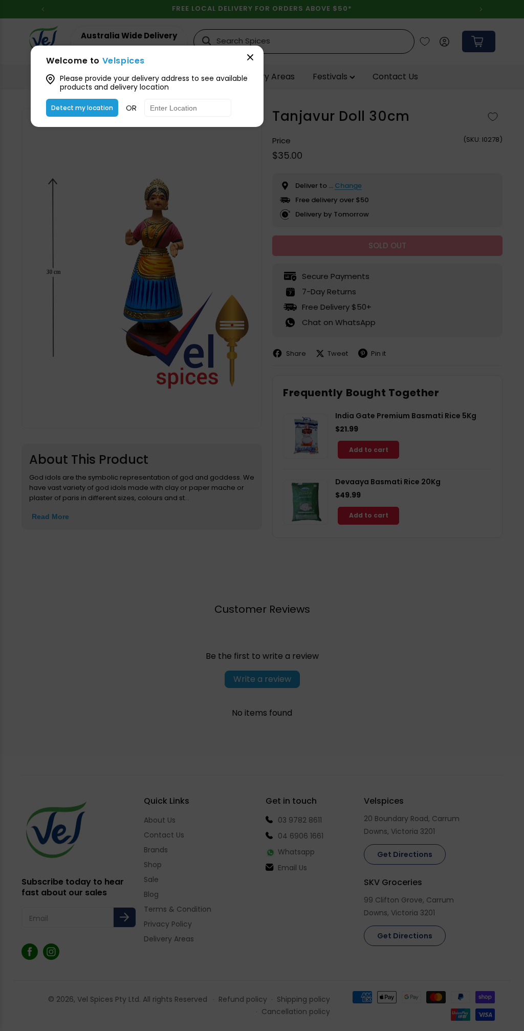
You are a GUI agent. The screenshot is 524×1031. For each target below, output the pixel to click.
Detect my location (82, 107)
